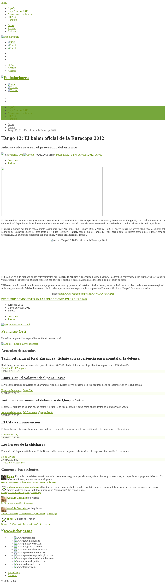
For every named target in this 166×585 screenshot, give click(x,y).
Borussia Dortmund (11, 390)
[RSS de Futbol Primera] (11, 42)
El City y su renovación (20, 422)
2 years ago (36, 492)
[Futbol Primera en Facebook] (13, 45)
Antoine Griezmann (11, 412)
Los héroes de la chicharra (23, 444)
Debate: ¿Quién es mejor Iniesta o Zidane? (19, 524)
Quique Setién (45, 412)
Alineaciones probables (20, 14)
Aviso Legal (14, 572)
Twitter (11, 163)
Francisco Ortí (16, 154)
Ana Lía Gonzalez (17, 497)
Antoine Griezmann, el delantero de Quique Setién (43, 400)
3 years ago (29, 503)
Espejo (10, 476)
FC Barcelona (30, 412)
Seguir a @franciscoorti (26, 343)
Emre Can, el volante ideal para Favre (33, 378)
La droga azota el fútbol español (15, 492)
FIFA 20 (12, 17)
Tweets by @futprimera (13, 462)
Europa (11, 127)
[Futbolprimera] (15, 78)
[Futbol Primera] (10, 36)
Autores (12, 31)
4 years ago (45, 524)
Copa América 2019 (18, 11)
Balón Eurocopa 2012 (82, 154)
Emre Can (28, 390)
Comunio (12, 19)
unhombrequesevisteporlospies (24, 487)
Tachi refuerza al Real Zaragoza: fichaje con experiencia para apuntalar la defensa (70, 358)
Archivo (12, 28)
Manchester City (9, 434)
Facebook (13, 160)
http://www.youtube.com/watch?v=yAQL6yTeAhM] (86, 293)
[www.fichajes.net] (16, 531)
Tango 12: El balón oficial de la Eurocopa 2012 (32, 130)
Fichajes (5, 368)
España (11, 8)
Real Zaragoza (18, 368)
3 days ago (51, 482)
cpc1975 (11, 518)
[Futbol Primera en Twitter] (13, 48)
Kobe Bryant (8, 456)
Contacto (12, 575)
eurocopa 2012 (62, 154)
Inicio (4, 2)
